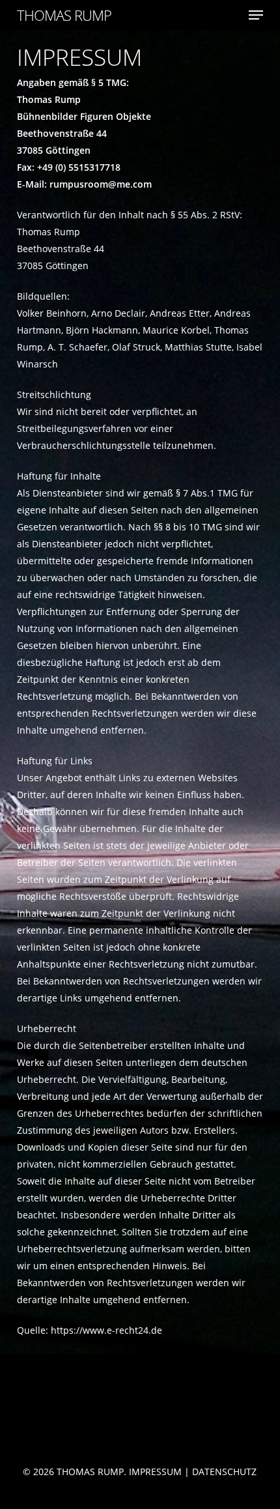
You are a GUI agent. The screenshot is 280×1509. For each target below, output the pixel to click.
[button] (256, 15)
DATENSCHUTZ (224, 1471)
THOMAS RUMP (64, 15)
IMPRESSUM (155, 1471)
